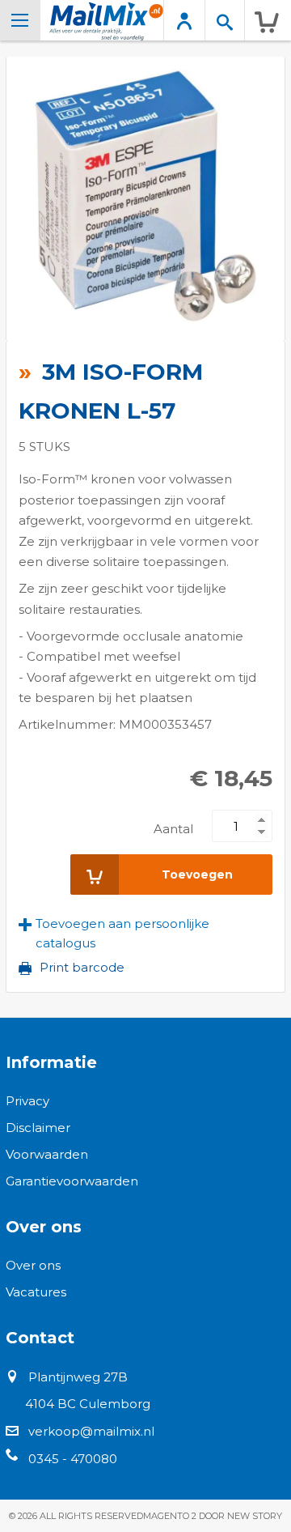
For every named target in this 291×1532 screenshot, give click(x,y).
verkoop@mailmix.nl (91, 1431)
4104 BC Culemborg (87, 1403)
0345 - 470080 (72, 1458)
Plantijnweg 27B (78, 1377)
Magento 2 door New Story (212, 1515)
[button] (145, 933)
